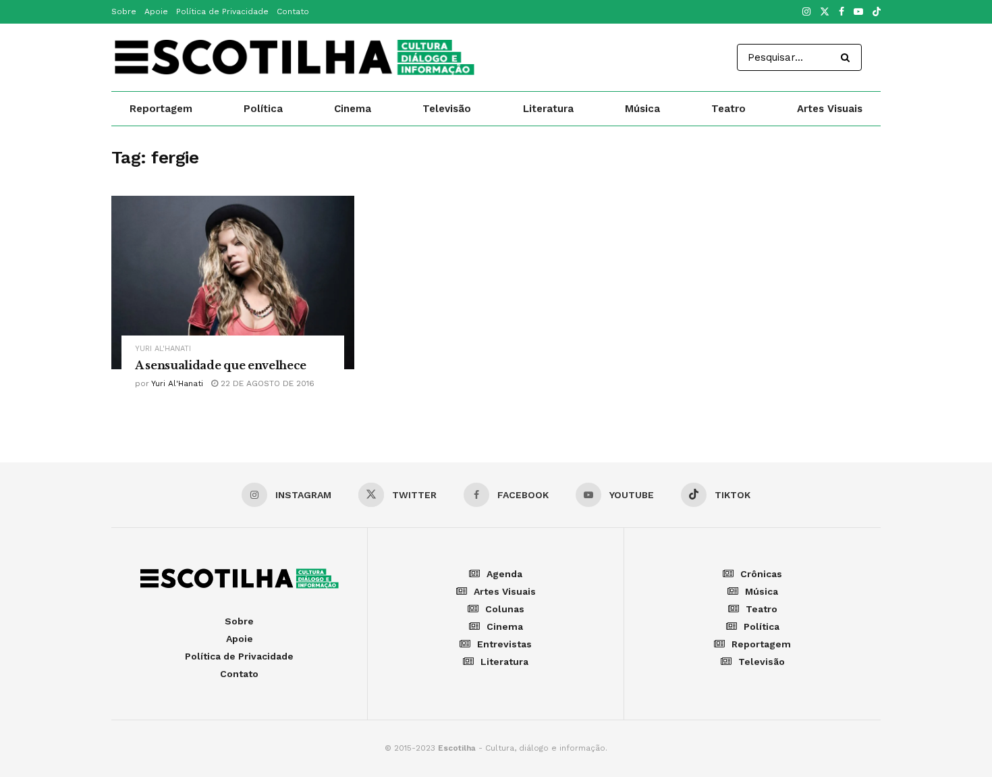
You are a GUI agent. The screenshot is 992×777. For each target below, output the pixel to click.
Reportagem (161, 109)
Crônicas (761, 573)
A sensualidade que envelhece (220, 365)
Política (263, 109)
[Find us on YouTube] (858, 12)
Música (642, 109)
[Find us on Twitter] (824, 12)
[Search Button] (848, 57)
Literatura (548, 109)
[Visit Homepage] (294, 57)
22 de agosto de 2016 (266, 383)
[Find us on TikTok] (877, 12)
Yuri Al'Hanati (163, 348)
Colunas (504, 609)
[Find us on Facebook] (841, 12)
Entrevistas (504, 644)
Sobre (123, 11)
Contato (293, 11)
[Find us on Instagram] (806, 12)
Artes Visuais (829, 109)
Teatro (728, 109)
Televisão (446, 109)
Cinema (352, 109)
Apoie (156, 11)
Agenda (504, 573)
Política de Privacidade (222, 11)
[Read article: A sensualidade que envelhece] (232, 282)
